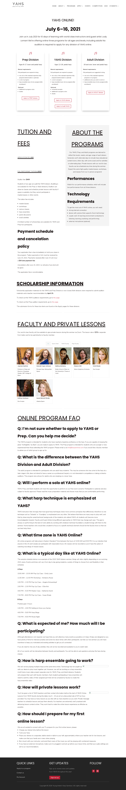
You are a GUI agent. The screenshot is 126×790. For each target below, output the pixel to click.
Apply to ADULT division (95, 92)
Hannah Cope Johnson (44, 366)
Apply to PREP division (30, 98)
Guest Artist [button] (55, 343)
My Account (21, 777)
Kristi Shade (96, 366)
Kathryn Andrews (23, 398)
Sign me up (55, 778)
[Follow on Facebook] (93, 771)
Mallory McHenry (60, 366)
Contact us (20, 773)
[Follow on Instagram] (97, 771)
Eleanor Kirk (78, 366)
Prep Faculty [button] (75, 343)
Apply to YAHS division (63, 100)
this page (56, 298)
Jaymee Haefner (23, 366)
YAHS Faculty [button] (65, 343)
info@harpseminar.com (75, 448)
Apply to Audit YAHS (63, 106)
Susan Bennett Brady (43, 398)
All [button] (48, 343)
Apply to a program (23, 768)
